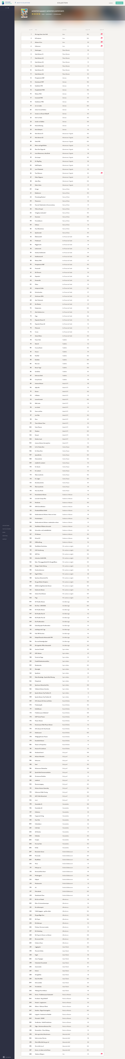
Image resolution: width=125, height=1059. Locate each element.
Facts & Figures (7, 529)
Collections (6, 525)
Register (119, 3)
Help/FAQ (5, 535)
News (4, 532)
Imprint (5, 539)
